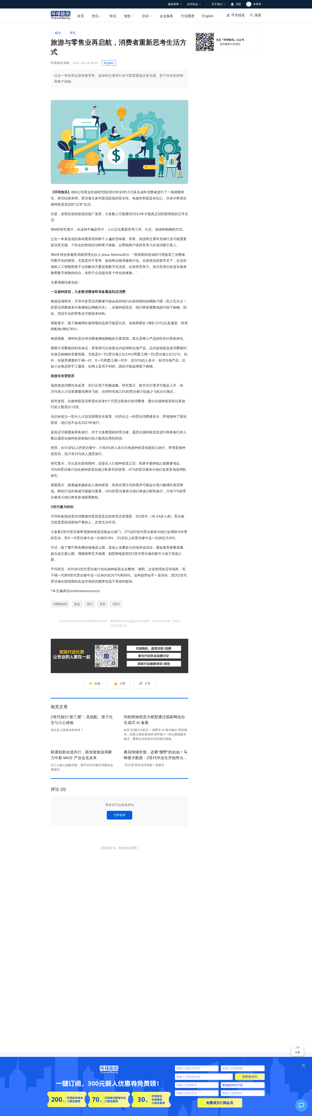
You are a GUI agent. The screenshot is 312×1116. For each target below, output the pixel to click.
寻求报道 (238, 15)
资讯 (95, 16)
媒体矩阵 (173, 4)
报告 (127, 16)
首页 (80, 16)
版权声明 (134, 621)
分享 (144, 683)
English (208, 16)
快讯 (113, 16)
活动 (145, 16)
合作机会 (192, 4)
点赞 (119, 683)
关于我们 (216, 4)
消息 (238, 4)
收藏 (94, 683)
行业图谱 (187, 16)
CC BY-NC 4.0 (118, 625)
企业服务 (166, 16)
